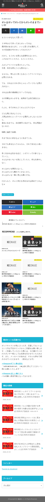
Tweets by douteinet (9, 469)
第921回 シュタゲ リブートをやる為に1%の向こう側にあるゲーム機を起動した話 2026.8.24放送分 (22, 395)
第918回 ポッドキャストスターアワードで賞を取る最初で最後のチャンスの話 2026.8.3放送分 (21, 433)
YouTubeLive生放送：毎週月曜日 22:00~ (23, 10)
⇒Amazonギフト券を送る (12, 364)
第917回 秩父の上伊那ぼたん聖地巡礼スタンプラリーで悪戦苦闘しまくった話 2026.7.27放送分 (21, 448)
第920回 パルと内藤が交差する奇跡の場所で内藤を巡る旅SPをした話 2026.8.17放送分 (27, 408)
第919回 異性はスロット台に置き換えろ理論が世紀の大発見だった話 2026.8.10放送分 (27, 420)
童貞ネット (21, 499)
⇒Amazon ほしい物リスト (12, 373)
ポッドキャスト (8, 194)
